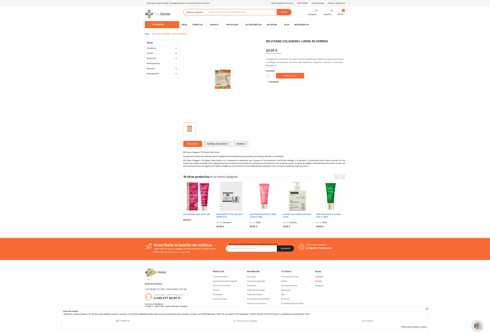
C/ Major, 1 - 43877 (152, 306)
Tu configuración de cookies (292, 303)
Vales (283, 295)
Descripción (192, 144)
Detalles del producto (217, 144)
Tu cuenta (286, 272)
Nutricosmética (153, 63)
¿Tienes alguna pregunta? (316, 245)
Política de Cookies (254, 295)
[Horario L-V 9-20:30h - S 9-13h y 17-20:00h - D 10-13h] (477, 325)
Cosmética (151, 48)
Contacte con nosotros (256, 303)
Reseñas (241, 144)
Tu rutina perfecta (220, 277)
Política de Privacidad (256, 290)
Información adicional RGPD (258, 299)
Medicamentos (153, 74)
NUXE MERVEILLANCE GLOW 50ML (196, 214)
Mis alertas (285, 299)
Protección (151, 58)
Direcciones (286, 290)
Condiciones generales (256, 281)
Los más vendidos (220, 299)
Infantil (150, 53)
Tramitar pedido (318, 3)
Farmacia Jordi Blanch (154, 304)
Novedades (217, 295)
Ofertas (216, 290)
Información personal (289, 277)
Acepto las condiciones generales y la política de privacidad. (253, 244)
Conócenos (251, 286)
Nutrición (150, 69)
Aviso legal (251, 277)
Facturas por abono (289, 286)
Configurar (123, 320)
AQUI (307, 314)
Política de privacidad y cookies (414, 327)
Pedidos (284, 281)
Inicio (150, 42)
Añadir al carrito (290, 76)
